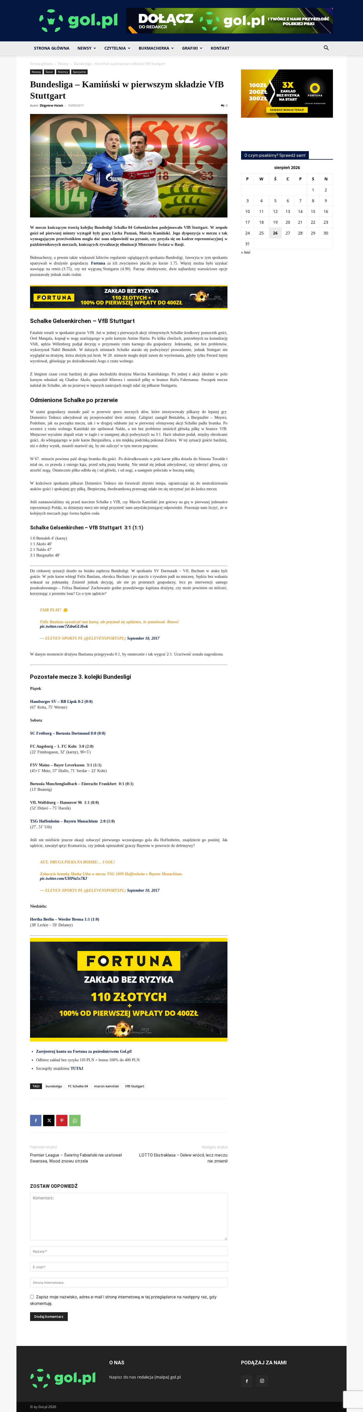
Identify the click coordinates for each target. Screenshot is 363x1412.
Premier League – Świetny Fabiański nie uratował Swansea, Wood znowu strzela (76, 1158)
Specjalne (79, 72)
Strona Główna (51, 48)
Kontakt (220, 48)
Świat (49, 72)
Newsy (84, 48)
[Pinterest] (61, 1120)
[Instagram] (262, 1381)
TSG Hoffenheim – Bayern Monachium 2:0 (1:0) (72, 821)
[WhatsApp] (75, 1120)
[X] (48, 1120)
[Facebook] (35, 1120)
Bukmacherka (154, 48)
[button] (326, 48)
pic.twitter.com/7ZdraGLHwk (64, 626)
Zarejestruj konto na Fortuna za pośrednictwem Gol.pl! (84, 1051)
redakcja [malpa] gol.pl (159, 1377)
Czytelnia (115, 48)
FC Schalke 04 (78, 1086)
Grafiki (190, 48)
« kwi (245, 252)
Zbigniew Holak (51, 105)
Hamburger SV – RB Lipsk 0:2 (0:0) (61, 701)
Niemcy (63, 72)
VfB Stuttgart (134, 1086)
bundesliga (54, 1086)
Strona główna (41, 63)
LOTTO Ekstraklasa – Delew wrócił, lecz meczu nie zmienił (183, 1158)
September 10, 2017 (143, 638)
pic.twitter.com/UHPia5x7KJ (63, 878)
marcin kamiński (106, 1086)
